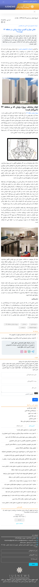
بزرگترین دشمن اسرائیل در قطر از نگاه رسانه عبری (24, 499)
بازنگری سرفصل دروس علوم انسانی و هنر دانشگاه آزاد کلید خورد (20, 437)
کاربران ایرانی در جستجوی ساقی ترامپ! (26, 430)
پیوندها (16, 582)
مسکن (24, 324)
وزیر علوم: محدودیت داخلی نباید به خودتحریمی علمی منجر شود (20, 492)
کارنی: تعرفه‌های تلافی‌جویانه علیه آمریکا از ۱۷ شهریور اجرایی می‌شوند (19, 474)
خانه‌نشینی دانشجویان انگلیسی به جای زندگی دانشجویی (22, 441)
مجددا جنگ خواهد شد (18, 517)
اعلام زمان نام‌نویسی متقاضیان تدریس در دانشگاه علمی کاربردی (21, 444)
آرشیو (4, 582)
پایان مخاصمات (18, 515)
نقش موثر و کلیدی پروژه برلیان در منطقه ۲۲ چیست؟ (20, 30)
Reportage (32, 327)
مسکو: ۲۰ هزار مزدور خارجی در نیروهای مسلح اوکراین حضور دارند (20, 484)
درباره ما (8, 582)
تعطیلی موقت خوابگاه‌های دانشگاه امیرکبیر (26, 448)
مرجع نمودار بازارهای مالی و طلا (28, 421)
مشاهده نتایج (19, 524)
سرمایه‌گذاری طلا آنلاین (30, 411)
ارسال (35, 399)
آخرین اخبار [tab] (31, 426)
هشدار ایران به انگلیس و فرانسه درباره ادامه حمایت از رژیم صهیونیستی (19, 495)
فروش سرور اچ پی (31, 408)
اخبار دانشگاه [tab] (20, 426)
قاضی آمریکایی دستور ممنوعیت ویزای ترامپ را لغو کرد (23, 463)
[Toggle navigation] (3, 2)
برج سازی (33, 324)
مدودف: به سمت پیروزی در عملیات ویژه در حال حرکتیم (23, 481)
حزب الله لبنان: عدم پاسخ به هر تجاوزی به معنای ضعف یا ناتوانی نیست (19, 466)
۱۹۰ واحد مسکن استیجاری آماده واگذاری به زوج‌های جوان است (18, 338)
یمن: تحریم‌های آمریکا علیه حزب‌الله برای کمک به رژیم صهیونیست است (19, 488)
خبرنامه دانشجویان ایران (32, 26)
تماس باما (21, 582)
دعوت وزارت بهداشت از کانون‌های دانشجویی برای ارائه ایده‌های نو (20, 455)
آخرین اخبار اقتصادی (23, 26)
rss (12, 582)
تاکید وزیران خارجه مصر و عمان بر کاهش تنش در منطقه (22, 477)
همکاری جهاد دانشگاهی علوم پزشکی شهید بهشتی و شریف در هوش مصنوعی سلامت (18, 459)
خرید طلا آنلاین (32, 416)
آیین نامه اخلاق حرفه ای (30, 582)
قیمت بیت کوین (32, 413)
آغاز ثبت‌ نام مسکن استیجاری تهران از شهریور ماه (22, 335)
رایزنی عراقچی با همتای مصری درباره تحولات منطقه (23, 470)
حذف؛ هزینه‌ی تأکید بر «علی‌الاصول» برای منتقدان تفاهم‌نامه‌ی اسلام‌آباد (19, 452)
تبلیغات (23, 327)
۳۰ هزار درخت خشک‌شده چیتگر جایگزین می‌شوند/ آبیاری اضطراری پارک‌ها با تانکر (18, 433)
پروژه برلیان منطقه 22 (32, 113)
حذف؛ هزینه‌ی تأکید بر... (30, 2)
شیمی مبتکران (32, 419)
